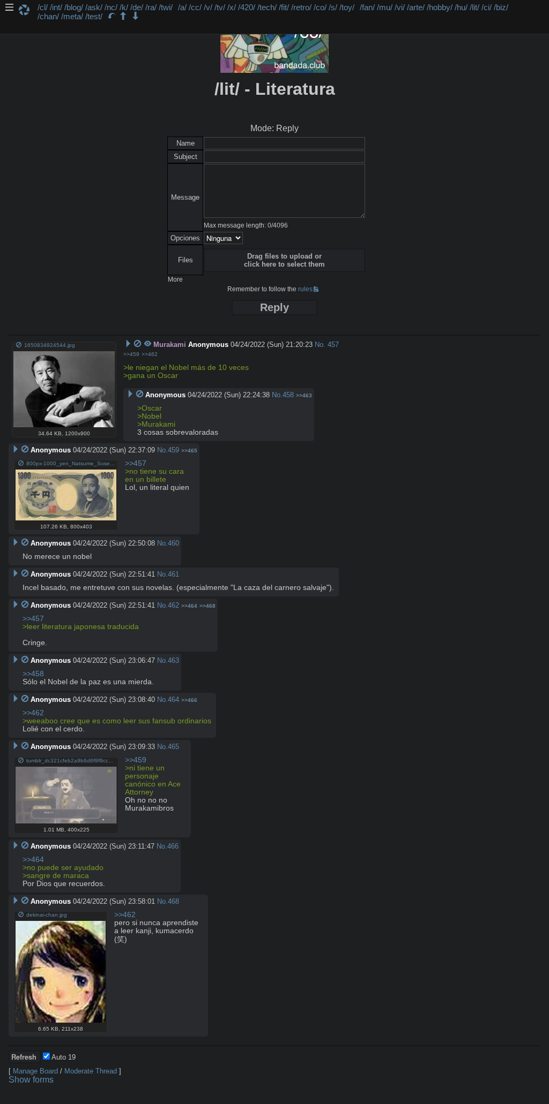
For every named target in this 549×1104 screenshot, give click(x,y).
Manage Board (35, 1071)
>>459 (131, 354)
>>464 (189, 606)
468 (173, 901)
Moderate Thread (90, 1071)
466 (173, 846)
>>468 (207, 606)
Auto (63, 1057)
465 (173, 747)
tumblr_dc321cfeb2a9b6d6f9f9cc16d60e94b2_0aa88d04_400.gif (71, 760)
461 (173, 574)
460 (173, 543)
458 (288, 395)
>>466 (189, 700)
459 (173, 450)
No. (320, 345)
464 (173, 699)
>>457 (135, 463)
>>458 (33, 674)
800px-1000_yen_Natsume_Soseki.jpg (71, 463)
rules (305, 289)
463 (173, 660)
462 (173, 605)
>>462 (150, 354)
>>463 (304, 395)
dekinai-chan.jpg (46, 915)
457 (333, 345)
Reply (274, 307)
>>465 (189, 450)
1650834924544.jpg (49, 345)
